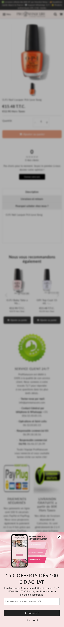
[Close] (59, 537)
